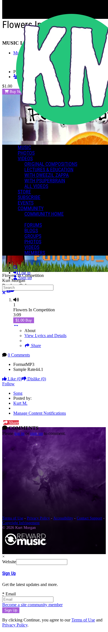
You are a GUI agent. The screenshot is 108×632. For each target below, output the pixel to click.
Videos (25, 158)
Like (14, 378)
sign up (36, 433)
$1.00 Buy (24, 320)
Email (9, 594)
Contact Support (89, 518)
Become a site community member (32, 604)
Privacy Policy (38, 518)
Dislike (36, 378)
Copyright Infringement (21, 523)
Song (17, 393)
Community (30, 208)
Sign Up (9, 573)
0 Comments (19, 355)
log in (19, 433)
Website (9, 561)
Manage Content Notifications (39, 413)
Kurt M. (20, 403)
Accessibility (63, 518)
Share (35, 345)
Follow (8, 383)
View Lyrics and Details (45, 335)
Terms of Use (12, 518)
